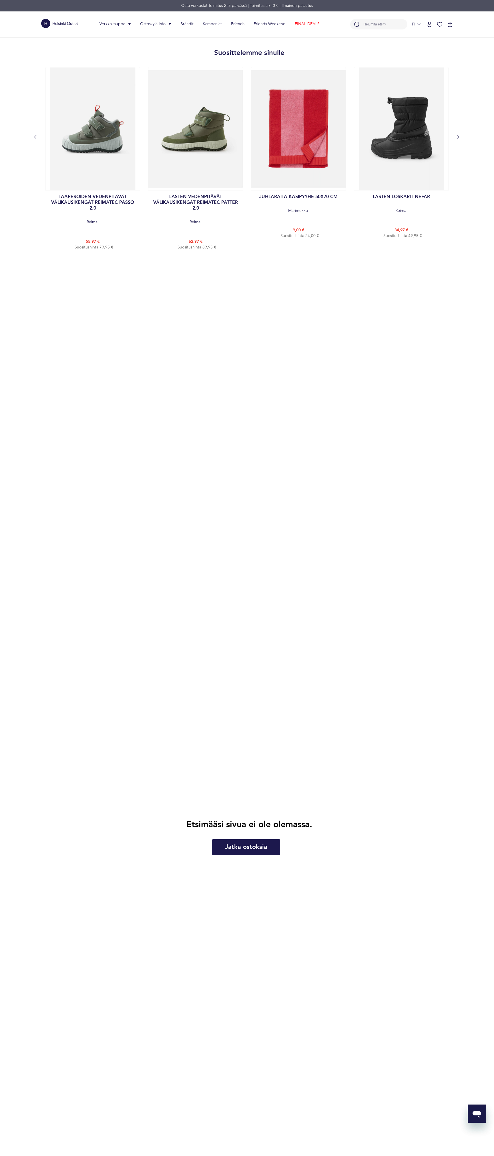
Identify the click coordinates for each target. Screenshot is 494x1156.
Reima (92, 209)
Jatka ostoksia (246, 847)
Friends (237, 24)
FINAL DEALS (307, 24)
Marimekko (298, 204)
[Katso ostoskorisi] (450, 24)
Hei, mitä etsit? (374, 24)
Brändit (187, 24)
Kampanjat (212, 24)
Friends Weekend (270, 24)
